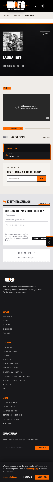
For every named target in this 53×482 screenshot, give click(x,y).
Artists (16, 16)
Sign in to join (44, 203)
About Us (7, 347)
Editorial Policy (11, 419)
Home (6, 16)
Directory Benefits (12, 372)
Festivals (7, 317)
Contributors (10, 351)
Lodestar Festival (18, 137)
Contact (7, 355)
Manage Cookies (11, 411)
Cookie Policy (10, 407)
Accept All (42, 477)
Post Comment (40, 238)
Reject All (27, 477)
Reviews (6, 325)
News (5, 321)
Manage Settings (10, 477)
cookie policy (32, 469)
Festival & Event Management (17, 376)
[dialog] (26, 472)
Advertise (8, 360)
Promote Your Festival (14, 380)
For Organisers (10, 368)
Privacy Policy (10, 403)
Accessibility (9, 423)
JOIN (41, 178)
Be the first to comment (14, 65)
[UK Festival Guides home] (26, 280)
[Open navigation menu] (48, 6)
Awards (6, 333)
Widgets (7, 384)
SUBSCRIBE (42, 447)
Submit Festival (10, 364)
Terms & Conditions (12, 415)
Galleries (7, 329)
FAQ (4, 389)
